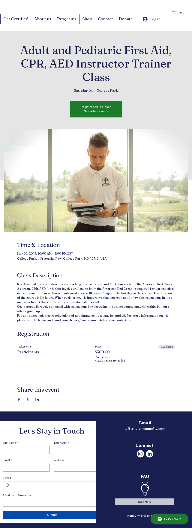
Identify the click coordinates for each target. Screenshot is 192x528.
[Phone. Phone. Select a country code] (9, 485)
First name (10, 442)
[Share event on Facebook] (19, 399)
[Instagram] (140, 453)
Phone (7, 477)
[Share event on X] (28, 399)
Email (7, 460)
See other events (96, 111)
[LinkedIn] (149, 453)
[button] (179, 12)
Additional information (17, 495)
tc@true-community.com (144, 428)
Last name (61, 442)
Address (59, 460)
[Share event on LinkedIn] (37, 399)
